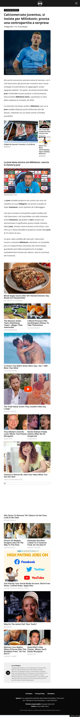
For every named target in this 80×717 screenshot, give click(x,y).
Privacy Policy (40, 693)
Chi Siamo (28, 693)
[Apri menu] (76, 3)
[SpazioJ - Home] (40, 3)
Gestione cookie (74, 715)
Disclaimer (51, 693)
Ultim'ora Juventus (11, 10)
